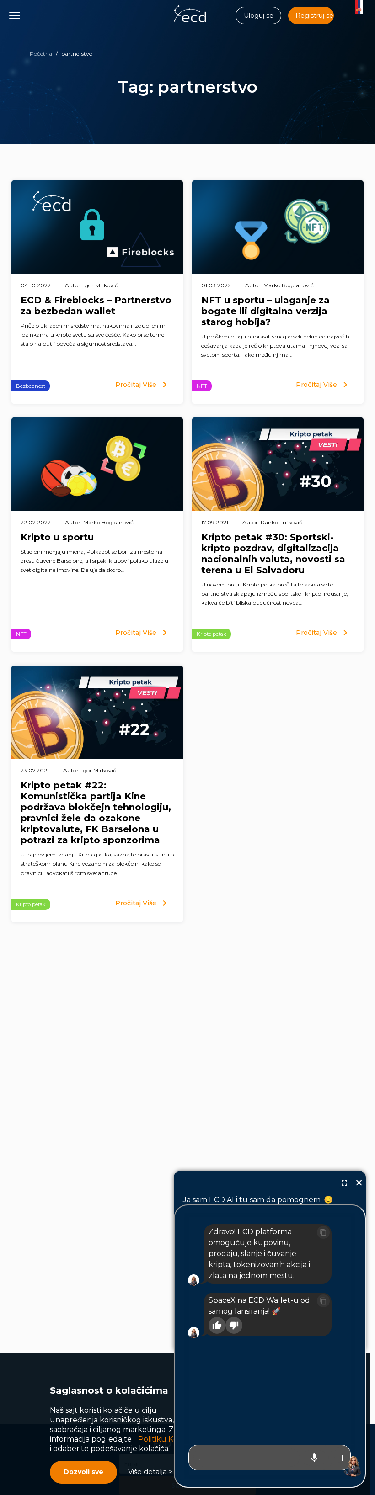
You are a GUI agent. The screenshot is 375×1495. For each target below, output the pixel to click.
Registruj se (314, 15)
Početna (41, 53)
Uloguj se (258, 15)
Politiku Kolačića (168, 1439)
